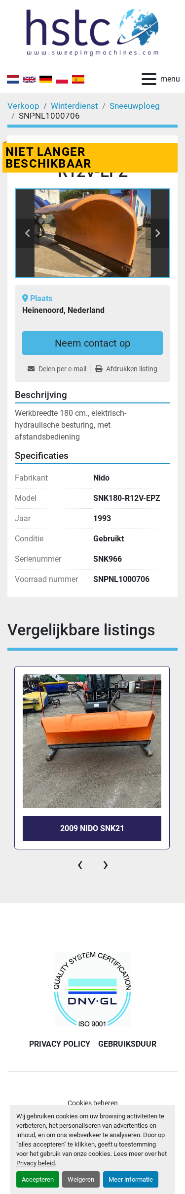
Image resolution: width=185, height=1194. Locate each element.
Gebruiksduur (127, 1044)
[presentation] (80, 864)
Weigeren (81, 1179)
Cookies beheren (93, 1103)
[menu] (149, 79)
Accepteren (38, 1179)
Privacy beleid (35, 1163)
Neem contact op (92, 343)
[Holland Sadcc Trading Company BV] (92, 988)
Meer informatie (131, 1179)
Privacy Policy (59, 1044)
